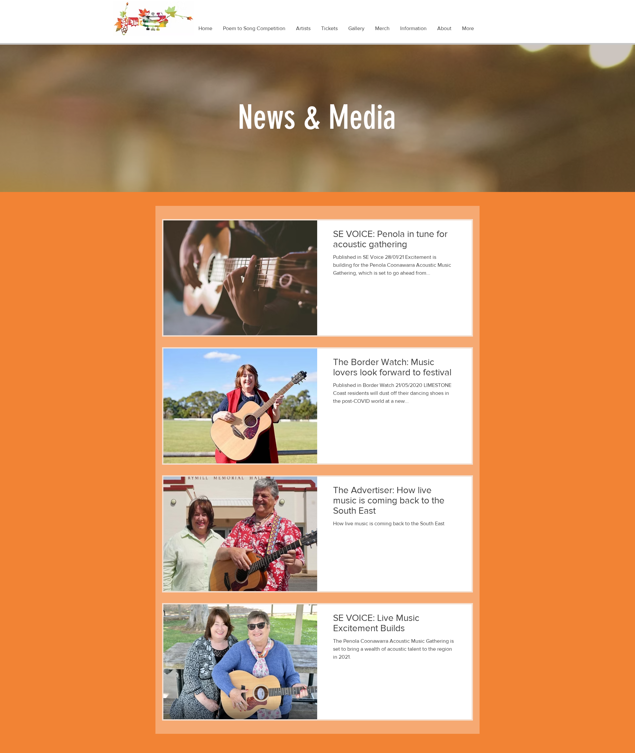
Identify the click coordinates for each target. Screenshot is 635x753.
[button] (413, 28)
